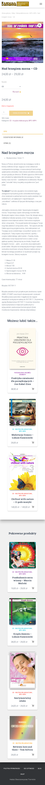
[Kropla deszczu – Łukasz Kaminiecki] (22, 611)
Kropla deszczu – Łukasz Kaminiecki (22, 635)
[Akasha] (16, 4)
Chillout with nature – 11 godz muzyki (22, 500)
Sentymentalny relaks (22, 699)
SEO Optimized (29, 768)
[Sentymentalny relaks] (22, 670)
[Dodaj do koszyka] (33, 389)
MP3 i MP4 (32, 13)
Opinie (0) (7, 143)
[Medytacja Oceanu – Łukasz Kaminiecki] (22, 412)
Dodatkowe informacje (13, 137)
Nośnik (4, 82)
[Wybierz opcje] (33, 442)
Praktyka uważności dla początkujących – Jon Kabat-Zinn (22, 381)
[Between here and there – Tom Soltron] (22, 727)
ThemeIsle (31, 779)
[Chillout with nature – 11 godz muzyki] (22, 471)
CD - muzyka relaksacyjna (18, 121)
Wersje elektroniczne (22, 13)
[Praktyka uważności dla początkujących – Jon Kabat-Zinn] (22, 348)
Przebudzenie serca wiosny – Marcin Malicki (22, 580)
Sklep (13, 13)
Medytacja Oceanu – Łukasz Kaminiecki (22, 436)
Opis (5, 131)
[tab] (22, 131)
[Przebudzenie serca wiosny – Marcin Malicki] (22, 555)
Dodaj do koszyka (19, 113)
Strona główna (6, 13)
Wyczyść (16, 92)
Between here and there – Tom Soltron (22, 748)
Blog (39, 768)
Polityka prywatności (12, 768)
